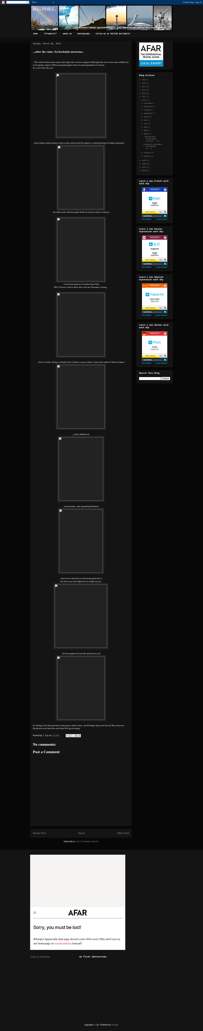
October (147, 110)
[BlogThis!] (70, 735)
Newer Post (39, 833)
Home (35, 34)
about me (67, 34)
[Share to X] (73, 735)
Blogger (114, 1025)
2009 (144, 160)
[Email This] (67, 735)
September (148, 113)
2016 (144, 80)
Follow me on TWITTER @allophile (113, 34)
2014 (144, 86)
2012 (144, 93)
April (146, 130)
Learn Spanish (161, 315)
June (146, 123)
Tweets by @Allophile (40, 957)
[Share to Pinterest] (79, 735)
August (147, 117)
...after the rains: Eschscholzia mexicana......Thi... (151, 139)
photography (84, 34)
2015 (144, 83)
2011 (144, 97)
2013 (144, 90)
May (146, 127)
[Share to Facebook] (76, 735)
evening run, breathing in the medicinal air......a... (152, 146)
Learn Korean (161, 267)
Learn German (161, 363)
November (148, 106)
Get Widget (146, 219)
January (147, 156)
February (147, 153)
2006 (144, 171)
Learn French (161, 219)
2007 (144, 167)
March (146, 134)
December (148, 103)
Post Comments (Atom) (87, 841)
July (145, 120)
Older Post (123, 833)
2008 (144, 164)
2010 (144, 100)
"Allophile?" (50, 34)
